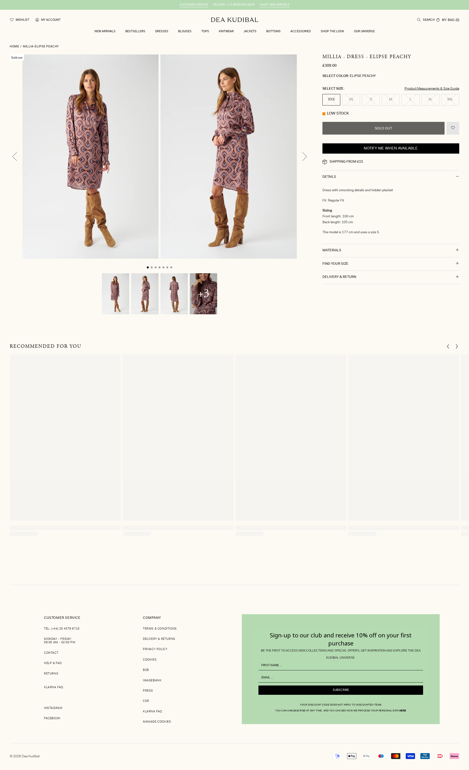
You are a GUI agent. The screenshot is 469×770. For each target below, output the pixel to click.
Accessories (300, 31)
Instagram (53, 708)
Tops (205, 31)
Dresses (161, 31)
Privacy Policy (155, 649)
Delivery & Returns (159, 639)
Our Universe (364, 31)
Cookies (150, 659)
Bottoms (273, 31)
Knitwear (226, 31)
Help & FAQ (53, 663)
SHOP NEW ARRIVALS (274, 4)
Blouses (185, 31)
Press (148, 690)
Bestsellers (135, 31)
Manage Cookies (157, 721)
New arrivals (105, 31)
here (402, 711)
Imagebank (152, 680)
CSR (146, 701)
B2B (146, 670)
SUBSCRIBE (341, 690)
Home (14, 46)
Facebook (52, 718)
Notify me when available (391, 148)
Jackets (250, 31)
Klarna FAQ (53, 687)
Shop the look (332, 31)
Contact (51, 653)
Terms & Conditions (160, 628)
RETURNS (51, 673)
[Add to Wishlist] (453, 128)
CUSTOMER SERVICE (194, 4)
